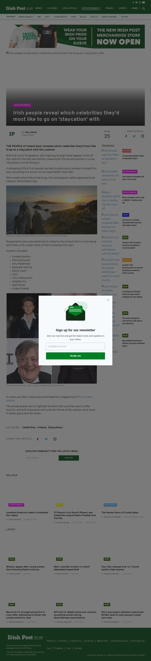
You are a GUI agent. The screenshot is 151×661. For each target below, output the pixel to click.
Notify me (75, 356)
